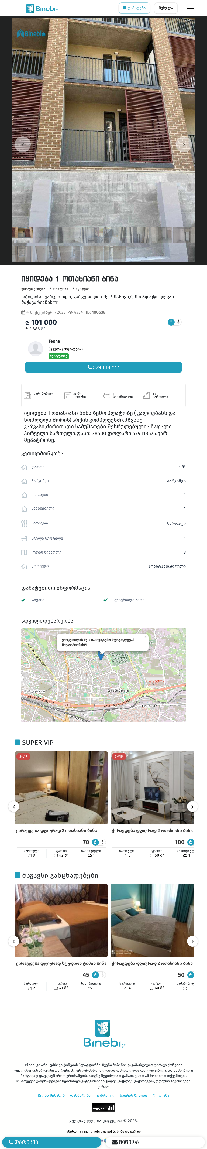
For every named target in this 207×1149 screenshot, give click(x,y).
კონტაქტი (105, 1095)
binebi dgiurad (101, 1131)
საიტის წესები (133, 1095)
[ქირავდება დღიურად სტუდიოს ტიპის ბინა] (61, 920)
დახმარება (80, 1095)
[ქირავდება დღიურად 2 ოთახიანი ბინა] (61, 787)
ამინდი (72, 1131)
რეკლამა (161, 1095)
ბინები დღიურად (127, 1131)
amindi (84, 1131)
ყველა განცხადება (65, 349)
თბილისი (60, 289)
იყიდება (82, 289)
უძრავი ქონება (33, 289)
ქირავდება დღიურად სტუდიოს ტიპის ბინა (61, 963)
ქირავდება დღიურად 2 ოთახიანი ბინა (56, 830)
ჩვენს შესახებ (51, 1095)
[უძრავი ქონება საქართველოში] (41, 8)
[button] (101, 655)
